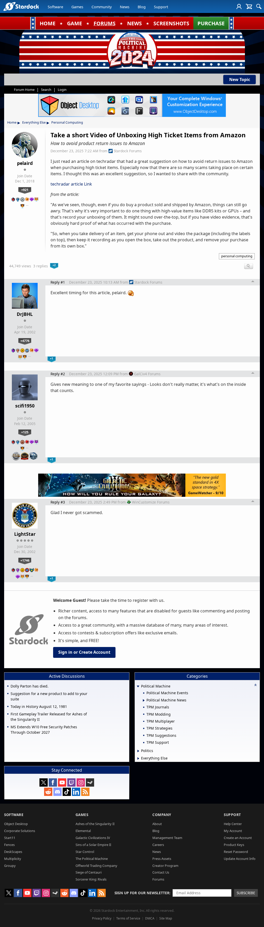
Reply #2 (58, 373)
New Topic (239, 79)
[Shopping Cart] (249, 6)
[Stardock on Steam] (90, 782)
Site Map (165, 918)
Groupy (10, 865)
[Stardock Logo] (21, 6)
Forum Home (24, 89)
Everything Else (34, 122)
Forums (158, 879)
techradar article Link (71, 184)
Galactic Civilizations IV (93, 837)
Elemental (83, 830)
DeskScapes (13, 851)
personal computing (236, 256)
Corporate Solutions (19, 830)
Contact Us (160, 872)
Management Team (167, 837)
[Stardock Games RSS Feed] (85, 791)
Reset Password (236, 851)
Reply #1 (58, 282)
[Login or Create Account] (239, 6)
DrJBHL (25, 314)
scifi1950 (25, 406)
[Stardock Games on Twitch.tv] (71, 782)
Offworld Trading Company (96, 865)
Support (161, 6)
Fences (9, 844)
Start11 (9, 837)
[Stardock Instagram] (80, 782)
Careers (158, 844)
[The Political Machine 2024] (132, 50)
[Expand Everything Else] (138, 758)
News (124, 6)
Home (11, 122)
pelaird (25, 163)
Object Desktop (16, 823)
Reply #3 (58, 502)
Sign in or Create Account (84, 652)
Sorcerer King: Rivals (91, 879)
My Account (233, 830)
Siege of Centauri (89, 872)
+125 (24, 432)
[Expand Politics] (138, 751)
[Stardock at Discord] (57, 791)
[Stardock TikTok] (66, 791)
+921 (24, 189)
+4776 (24, 340)
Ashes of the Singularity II (95, 823)
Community (102, 6)
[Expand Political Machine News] (144, 700)
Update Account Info (239, 858)
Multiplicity (12, 858)
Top (253, 282)
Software (55, 6)
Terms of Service (128, 918)
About (157, 823)
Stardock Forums (128, 150)
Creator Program (165, 865)
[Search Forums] (258, 6)
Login (62, 89)
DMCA (149, 918)
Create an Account (238, 837)
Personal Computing (67, 122)
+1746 (24, 560)
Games (77, 6)
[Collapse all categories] (255, 685)
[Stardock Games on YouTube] (62, 782)
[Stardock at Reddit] (48, 791)
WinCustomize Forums (151, 502)
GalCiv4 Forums (147, 373)
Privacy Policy (101, 918)
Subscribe (246, 892)
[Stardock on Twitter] (43, 782)
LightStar (25, 534)
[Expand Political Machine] (138, 687)
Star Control (85, 851)
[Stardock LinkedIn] (76, 791)
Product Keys (234, 844)
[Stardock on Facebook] (52, 782)
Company (161, 814)
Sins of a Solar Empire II (93, 844)
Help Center (233, 823)
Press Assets (161, 858)
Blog (142, 6)
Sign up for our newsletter (141, 892)
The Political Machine (92, 858)
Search (46, 89)
